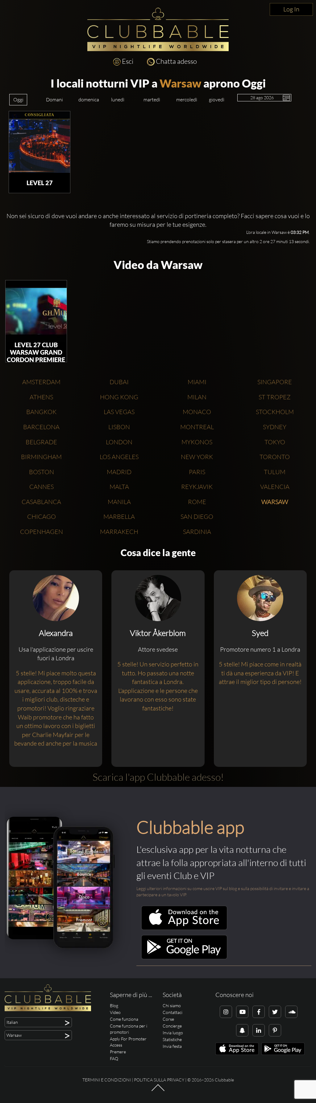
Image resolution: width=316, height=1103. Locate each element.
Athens (41, 397)
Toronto (275, 457)
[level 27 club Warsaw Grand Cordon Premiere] (36, 311)
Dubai (119, 382)
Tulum (274, 472)
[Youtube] (242, 1012)
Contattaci (172, 1012)
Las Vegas (119, 412)
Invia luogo (173, 1032)
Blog (114, 1005)
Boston (41, 472)
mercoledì (186, 99)
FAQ (114, 1058)
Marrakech (119, 531)
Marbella (119, 516)
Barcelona (41, 427)
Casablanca (41, 502)
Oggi (18, 99)
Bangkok (41, 412)
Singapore (274, 382)
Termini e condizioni (106, 1079)
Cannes (41, 486)
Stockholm (275, 412)
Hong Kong (119, 397)
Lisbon (119, 427)
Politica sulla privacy (159, 1079)
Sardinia (197, 531)
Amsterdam (41, 382)
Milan (196, 397)
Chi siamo (172, 1005)
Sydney (274, 427)
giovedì (216, 99)
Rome (197, 502)
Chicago (41, 516)
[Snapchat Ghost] (242, 1030)
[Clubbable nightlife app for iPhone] (184, 928)
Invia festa (172, 1046)
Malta (119, 486)
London (119, 442)
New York (197, 457)
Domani (54, 99)
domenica (88, 99)
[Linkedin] (258, 1030)
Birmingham (41, 457)
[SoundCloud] (291, 1012)
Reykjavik (197, 486)
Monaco (197, 412)
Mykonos (196, 442)
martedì (151, 99)
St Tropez (275, 397)
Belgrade (41, 442)
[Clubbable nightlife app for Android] (184, 957)
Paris (197, 472)
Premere (118, 1051)
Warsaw (180, 83)
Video (115, 1012)
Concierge (172, 1025)
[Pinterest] (275, 1030)
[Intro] (158, 1090)
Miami (197, 382)
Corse (168, 1019)
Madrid (119, 472)
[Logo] (157, 29)
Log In (291, 9)
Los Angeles (119, 457)
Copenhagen (41, 531)
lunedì (117, 99)
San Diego (197, 516)
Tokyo (274, 442)
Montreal (197, 427)
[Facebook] (258, 1012)
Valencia (274, 486)
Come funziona (124, 1019)
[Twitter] (275, 1012)
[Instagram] (226, 1012)
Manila (119, 502)
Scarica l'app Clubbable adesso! (158, 777)
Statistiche (172, 1039)
